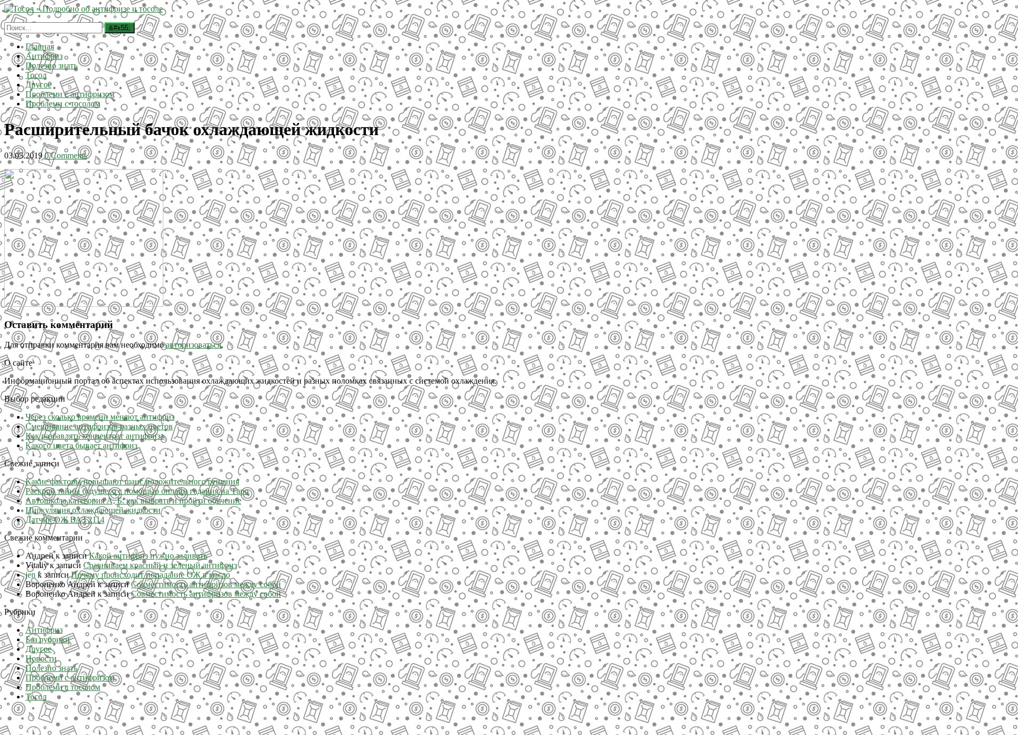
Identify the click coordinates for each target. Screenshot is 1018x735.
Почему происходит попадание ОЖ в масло (150, 574)
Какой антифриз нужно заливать (148, 555)
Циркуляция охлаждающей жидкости (93, 510)
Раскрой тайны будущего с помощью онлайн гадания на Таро (137, 490)
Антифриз (44, 55)
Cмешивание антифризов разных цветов (99, 426)
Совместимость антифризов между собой (206, 584)
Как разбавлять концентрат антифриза (94, 435)
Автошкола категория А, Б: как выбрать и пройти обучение (133, 500)
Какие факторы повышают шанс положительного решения (132, 481)
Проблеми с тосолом (62, 103)
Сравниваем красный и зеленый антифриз (160, 565)
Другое (38, 84)
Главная (39, 46)
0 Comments (66, 155)
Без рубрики (47, 639)
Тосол (36, 74)
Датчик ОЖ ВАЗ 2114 (64, 519)
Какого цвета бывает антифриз (81, 445)
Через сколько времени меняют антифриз (99, 416)
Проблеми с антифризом (70, 94)
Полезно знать (51, 65)
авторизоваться (193, 344)
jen (30, 574)
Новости (41, 658)
